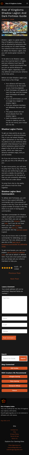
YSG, (6, 223)
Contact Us (14, 430)
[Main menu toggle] (27, 3)
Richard (16, 221)
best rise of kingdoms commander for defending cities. (14, 244)
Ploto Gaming (14, 381)
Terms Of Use (14, 436)
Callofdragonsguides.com (14, 449)
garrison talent (22, 230)
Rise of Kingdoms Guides (13, 3)
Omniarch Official (14, 386)
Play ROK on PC (5, 420)
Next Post (14, 279)
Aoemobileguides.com (14, 447)
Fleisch (14, 390)
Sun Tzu (15, 227)
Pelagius (18, 225)
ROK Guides (14, 368)
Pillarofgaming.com (14, 445)
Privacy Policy (14, 434)
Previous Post (14, 273)
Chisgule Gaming (14, 376)
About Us (14, 438)
